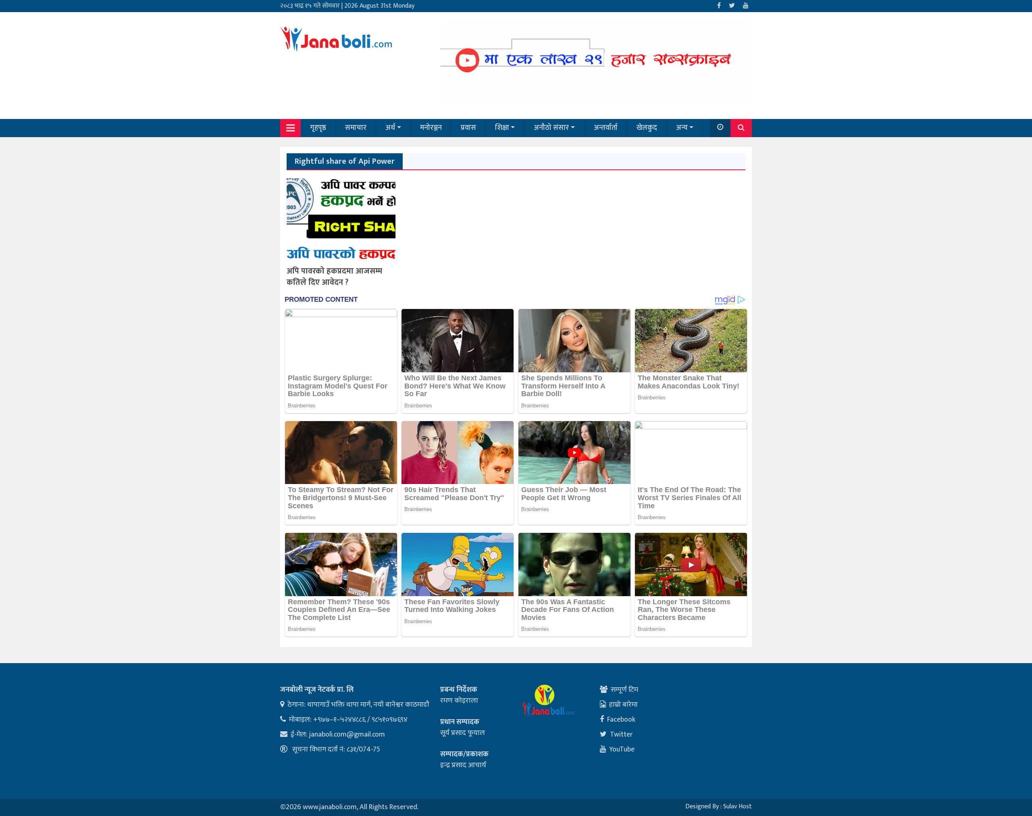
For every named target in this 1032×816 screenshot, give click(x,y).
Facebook (621, 720)
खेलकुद (647, 128)
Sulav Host (737, 806)
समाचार (355, 128)
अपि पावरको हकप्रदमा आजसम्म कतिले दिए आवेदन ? (334, 276)
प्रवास (468, 128)
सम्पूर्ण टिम (624, 690)
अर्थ (390, 128)
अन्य (682, 128)
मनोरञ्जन (431, 128)
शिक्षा (502, 128)
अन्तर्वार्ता (606, 128)
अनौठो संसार (551, 128)
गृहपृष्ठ (318, 128)
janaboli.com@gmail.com (347, 734)
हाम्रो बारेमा (623, 705)
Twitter (621, 734)
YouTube (622, 749)
